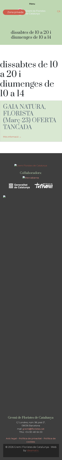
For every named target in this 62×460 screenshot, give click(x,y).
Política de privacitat (30, 438)
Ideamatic (33, 450)
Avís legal (11, 438)
